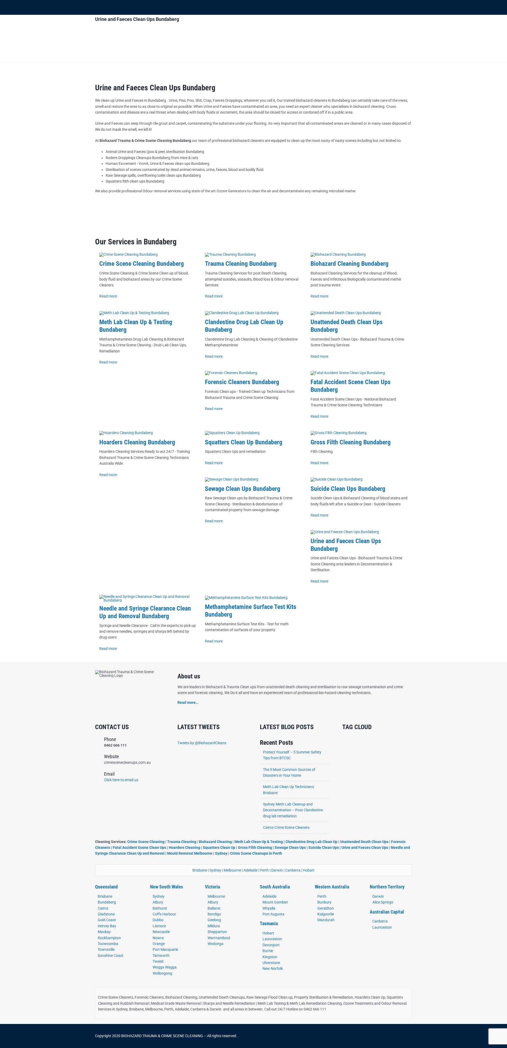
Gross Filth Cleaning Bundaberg (351, 442)
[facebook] (343, 1036)
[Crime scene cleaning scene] (128, 254)
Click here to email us (121, 780)
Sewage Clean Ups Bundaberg (242, 488)
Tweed (158, 961)
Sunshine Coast (110, 955)
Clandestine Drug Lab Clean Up (311, 842)
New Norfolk (272, 968)
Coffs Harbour (164, 914)
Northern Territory (387, 886)
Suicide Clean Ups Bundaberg (348, 488)
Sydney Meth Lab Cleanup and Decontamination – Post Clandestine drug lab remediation (293, 810)
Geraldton (325, 908)
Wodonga (215, 944)
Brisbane (200, 870)
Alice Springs (382, 902)
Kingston (269, 957)
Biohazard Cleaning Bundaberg (349, 263)
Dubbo (158, 920)
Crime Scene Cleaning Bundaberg (141, 263)
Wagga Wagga (165, 967)
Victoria (212, 886)
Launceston (272, 939)
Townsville (106, 949)
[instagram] (360, 1036)
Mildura (214, 926)
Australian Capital (387, 912)
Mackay (104, 932)
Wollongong (162, 973)
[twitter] (352, 1036)
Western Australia (332, 886)
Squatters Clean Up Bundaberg (243, 442)
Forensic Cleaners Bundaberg (242, 382)
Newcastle (161, 932)
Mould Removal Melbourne (189, 853)
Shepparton (217, 932)
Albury (158, 902)
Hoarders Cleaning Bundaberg (137, 442)
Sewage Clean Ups (290, 847)
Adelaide (250, 870)
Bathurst (160, 908)
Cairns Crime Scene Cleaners (286, 827)
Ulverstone (271, 963)
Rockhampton (109, 938)
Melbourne (232, 870)
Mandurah (326, 920)
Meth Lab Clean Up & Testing (258, 842)
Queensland (106, 886)
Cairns (103, 908)
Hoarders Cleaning (184, 847)
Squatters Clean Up (219, 847)
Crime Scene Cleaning (146, 842)
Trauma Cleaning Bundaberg (240, 263)
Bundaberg (107, 902)
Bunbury (324, 902)
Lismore (159, 926)
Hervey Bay (107, 926)
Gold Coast (107, 920)
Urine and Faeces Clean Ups (364, 847)
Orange (159, 944)
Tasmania (269, 923)
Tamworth (161, 955)
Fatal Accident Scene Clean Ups (139, 847)
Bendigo (214, 914)
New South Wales (166, 886)
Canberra (293, 870)
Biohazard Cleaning (215, 842)
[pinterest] (369, 1036)
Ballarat (214, 908)
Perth (264, 870)
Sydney (221, 853)
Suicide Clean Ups (323, 847)
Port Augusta (273, 914)
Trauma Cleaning (181, 842)
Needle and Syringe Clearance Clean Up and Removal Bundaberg (145, 612)
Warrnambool (219, 938)
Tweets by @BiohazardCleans (201, 743)
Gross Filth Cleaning (255, 847)
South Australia (275, 886)
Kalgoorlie (325, 914)
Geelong (214, 920)
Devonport (271, 945)
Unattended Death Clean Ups (364, 842)
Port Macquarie (165, 949)
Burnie (267, 951)
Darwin (277, 870)
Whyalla (268, 908)
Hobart (308, 870)
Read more (108, 296)
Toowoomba (108, 944)
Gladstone (106, 914)
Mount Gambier (275, 902)
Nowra (158, 938)
